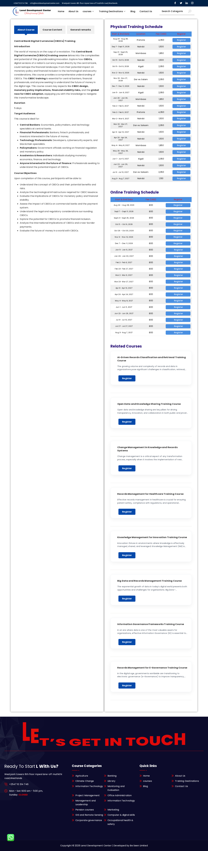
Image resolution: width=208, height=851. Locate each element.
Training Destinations (111, 11)
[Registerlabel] (178, 250)
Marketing (113, 809)
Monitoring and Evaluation (116, 788)
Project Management (87, 795)
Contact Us (146, 11)
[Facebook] (175, 3)
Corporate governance (88, 820)
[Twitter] (181, 3)
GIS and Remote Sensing (89, 815)
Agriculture (81, 775)
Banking (112, 775)
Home (61, 11)
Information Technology (89, 786)
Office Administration (120, 795)
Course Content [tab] (52, 29)
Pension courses (84, 809)
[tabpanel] (57, 133)
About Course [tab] (26, 29)
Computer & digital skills (121, 815)
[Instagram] (192, 3)
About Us (73, 11)
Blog (132, 11)
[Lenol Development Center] (32, 11)
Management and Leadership (85, 802)
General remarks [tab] (80, 29)
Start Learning (126, 378)
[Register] (181, 40)
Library (111, 781)
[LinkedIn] (187, 3)
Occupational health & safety (120, 822)
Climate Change (84, 781)
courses (87, 11)
